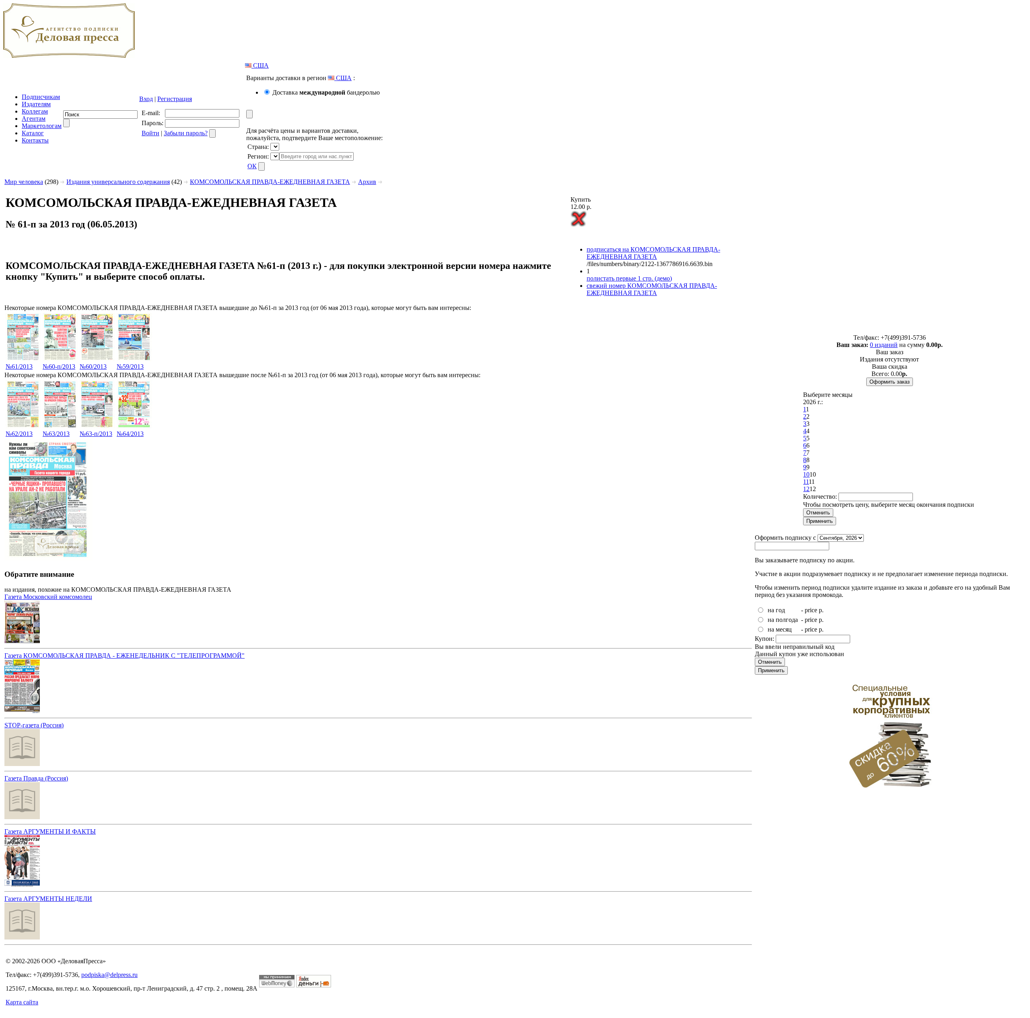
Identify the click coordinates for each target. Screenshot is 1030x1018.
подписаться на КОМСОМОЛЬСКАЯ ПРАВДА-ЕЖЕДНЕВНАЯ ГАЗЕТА (653, 253)
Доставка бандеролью (326, 92)
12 (806, 488)
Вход (146, 98)
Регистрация (174, 98)
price (811, 610)
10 (806, 474)
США (260, 65)
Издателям (36, 104)
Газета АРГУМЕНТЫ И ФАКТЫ (50, 831)
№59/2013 (130, 366)
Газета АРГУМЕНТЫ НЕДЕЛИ (48, 898)
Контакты (35, 140)
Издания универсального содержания (118, 181)
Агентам (33, 118)
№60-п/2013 (59, 366)
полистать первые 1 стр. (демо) (629, 278)
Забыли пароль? (186, 133)
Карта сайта (22, 1002)
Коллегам (35, 111)
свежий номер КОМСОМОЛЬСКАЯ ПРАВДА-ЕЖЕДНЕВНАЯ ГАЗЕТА (652, 289)
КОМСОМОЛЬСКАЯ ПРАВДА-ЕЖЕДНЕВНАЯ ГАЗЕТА (270, 181)
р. (821, 610)
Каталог (33, 133)
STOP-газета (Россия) (34, 725)
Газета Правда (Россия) (36, 778)
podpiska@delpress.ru (109, 974)
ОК (252, 166)
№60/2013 (93, 366)
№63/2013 (56, 433)
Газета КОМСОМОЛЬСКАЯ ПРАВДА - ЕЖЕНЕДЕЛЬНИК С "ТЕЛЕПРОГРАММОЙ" (124, 655)
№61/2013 (19, 366)
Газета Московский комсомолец (48, 596)
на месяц (780, 629)
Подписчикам (41, 96)
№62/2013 (19, 433)
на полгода (783, 619)
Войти (150, 133)
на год (776, 610)
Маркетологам (42, 125)
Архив (367, 181)
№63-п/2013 (96, 433)
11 (806, 481)
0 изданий (884, 344)
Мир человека (23, 181)
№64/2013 (130, 433)
